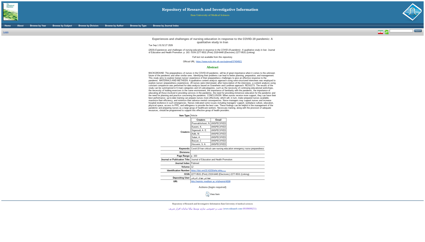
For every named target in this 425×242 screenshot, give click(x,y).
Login (5, 32)
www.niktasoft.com (233, 208)
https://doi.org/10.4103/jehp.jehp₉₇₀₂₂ (208, 170)
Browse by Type (138, 25)
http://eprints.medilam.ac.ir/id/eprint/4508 (210, 181)
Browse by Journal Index (166, 25)
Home (8, 25)
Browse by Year (38, 25)
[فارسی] (380, 30)
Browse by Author (114, 25)
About (20, 25)
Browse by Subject (62, 25)
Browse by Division (88, 25)
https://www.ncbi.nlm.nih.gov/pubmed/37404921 (219, 61)
